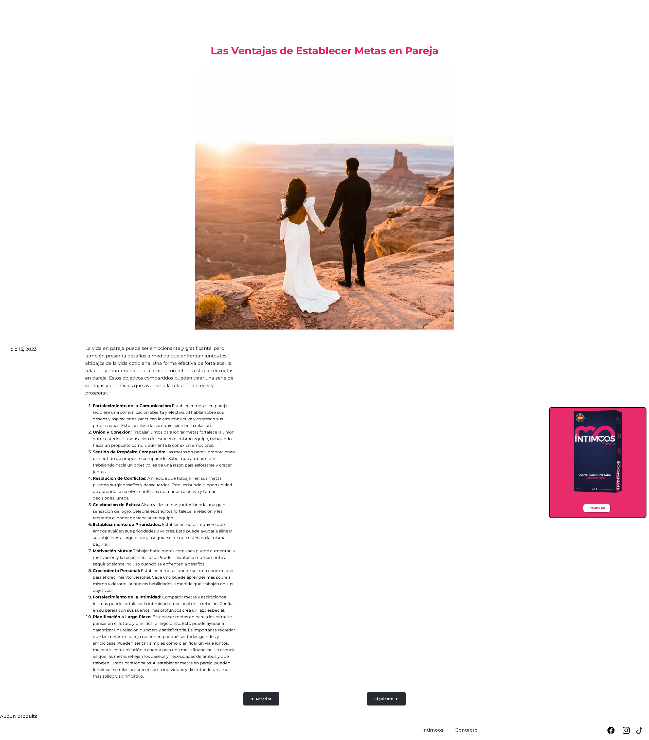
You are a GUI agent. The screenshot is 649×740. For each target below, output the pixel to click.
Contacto (466, 730)
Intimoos (432, 730)
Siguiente (383, 699)
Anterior (264, 699)
